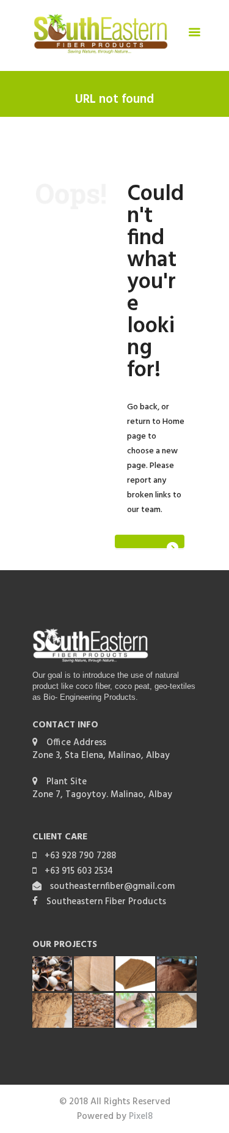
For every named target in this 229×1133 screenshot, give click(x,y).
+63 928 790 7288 (80, 856)
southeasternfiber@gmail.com (112, 886)
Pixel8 (141, 1116)
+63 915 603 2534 (79, 871)
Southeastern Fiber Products (106, 901)
